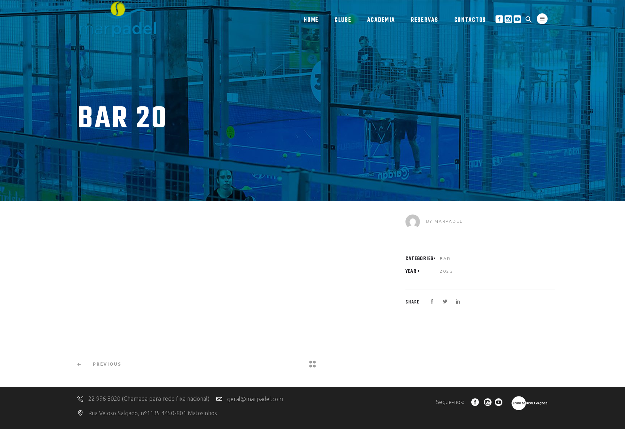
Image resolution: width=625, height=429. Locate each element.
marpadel (448, 221)
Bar (445, 258)
